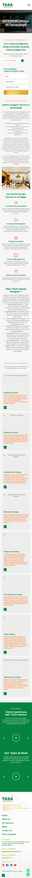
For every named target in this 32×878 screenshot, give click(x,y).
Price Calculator (9, 834)
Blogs (4, 827)
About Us (6, 819)
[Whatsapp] (28, 870)
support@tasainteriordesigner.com (12, 851)
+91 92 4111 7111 (7, 858)
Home (4, 815)
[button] (4, 738)
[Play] (16, 738)
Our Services (8, 823)
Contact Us (7, 830)
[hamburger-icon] (29, 4)
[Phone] (28, 874)
